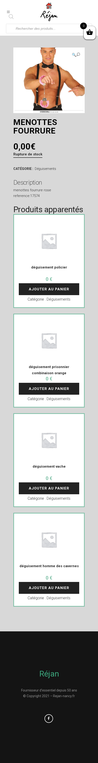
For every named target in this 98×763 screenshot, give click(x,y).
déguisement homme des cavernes (49, 566)
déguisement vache (49, 466)
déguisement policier (49, 267)
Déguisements (45, 169)
